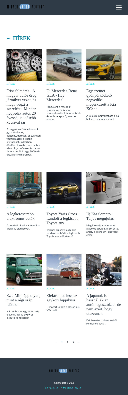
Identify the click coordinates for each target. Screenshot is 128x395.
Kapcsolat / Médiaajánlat (64, 388)
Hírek (10, 84)
